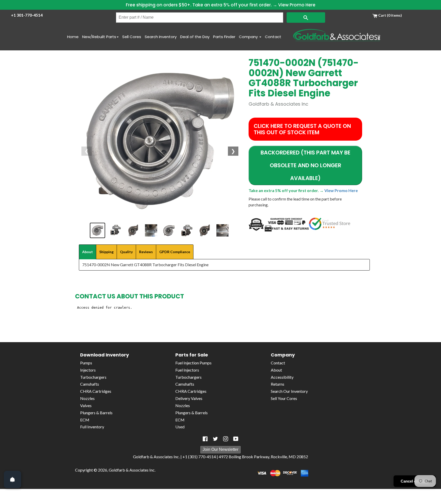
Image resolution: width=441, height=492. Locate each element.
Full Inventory (92, 426)
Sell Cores (131, 36)
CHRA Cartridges (95, 391)
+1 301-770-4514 (27, 15)
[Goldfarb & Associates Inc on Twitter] (215, 438)
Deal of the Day (195, 36)
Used (180, 426)
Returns (277, 384)
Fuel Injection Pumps (193, 362)
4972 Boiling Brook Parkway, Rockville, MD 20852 (263, 456)
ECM (84, 419)
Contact (273, 36)
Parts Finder (224, 36)
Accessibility (282, 377)
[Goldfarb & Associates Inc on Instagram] (225, 438)
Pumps (86, 362)
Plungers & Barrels (96, 412)
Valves (86, 405)
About (276, 369)
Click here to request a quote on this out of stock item (302, 129)
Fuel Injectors (187, 369)
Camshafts (89, 384)
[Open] (12, 479)
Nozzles (87, 398)
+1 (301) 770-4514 (199, 456)
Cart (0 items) (389, 15)
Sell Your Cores (284, 398)
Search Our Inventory (289, 391)
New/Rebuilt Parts (99, 36)
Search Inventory (161, 36)
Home (73, 36)
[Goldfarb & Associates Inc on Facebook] (205, 438)
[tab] (87, 251)
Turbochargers (93, 377)
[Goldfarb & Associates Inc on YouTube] (235, 438)
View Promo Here (296, 5)
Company (249, 36)
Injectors (88, 369)
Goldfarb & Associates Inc (132, 469)
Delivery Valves (188, 398)
